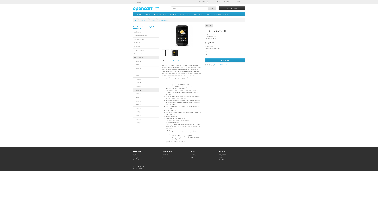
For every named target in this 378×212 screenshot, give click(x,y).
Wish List (221, 158)
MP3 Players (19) (138, 57)
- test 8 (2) (137, 119)
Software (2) (137, 46)
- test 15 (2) (137, 68)
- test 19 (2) (137, 83)
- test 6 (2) (137, 112)
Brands (225, 14)
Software (188, 14)
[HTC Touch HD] (182, 35)
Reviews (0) (176, 61)
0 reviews (216, 65)
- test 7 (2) (137, 115)
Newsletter (222, 160)
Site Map (164, 158)
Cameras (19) (138, 54)
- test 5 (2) (137, 108)
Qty (206, 51)
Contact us (137, 28)
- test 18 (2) (137, 79)
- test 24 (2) (137, 101)
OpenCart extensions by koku (144, 27)
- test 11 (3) (137, 61)
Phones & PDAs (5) (139, 50)
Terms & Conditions (138, 160)
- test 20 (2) (137, 86)
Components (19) (139, 39)
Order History (223, 156)
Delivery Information (138, 156)
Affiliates (192, 158)
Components (172, 14)
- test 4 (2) (137, 105)
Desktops (148, 14)
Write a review (224, 65)
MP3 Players (217, 14)
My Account (222, 154)
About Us (135, 154)
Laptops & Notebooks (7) (141, 36)
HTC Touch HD (163, 20)
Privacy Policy (136, 158)
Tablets (181, 14)
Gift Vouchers (194, 156)
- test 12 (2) (137, 65)
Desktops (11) (138, 32)
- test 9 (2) (137, 123)
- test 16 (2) (137, 72)
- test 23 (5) (137, 97)
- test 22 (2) (137, 94)
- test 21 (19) (138, 90)
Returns (164, 156)
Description (166, 61)
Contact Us (165, 154)
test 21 (153, 20)
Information (139, 14)
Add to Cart (225, 60)
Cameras (208, 14)
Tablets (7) (137, 43)
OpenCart (142, 167)
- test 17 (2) (137, 75)
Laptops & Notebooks (160, 14)
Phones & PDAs (198, 14)
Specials (192, 160)
